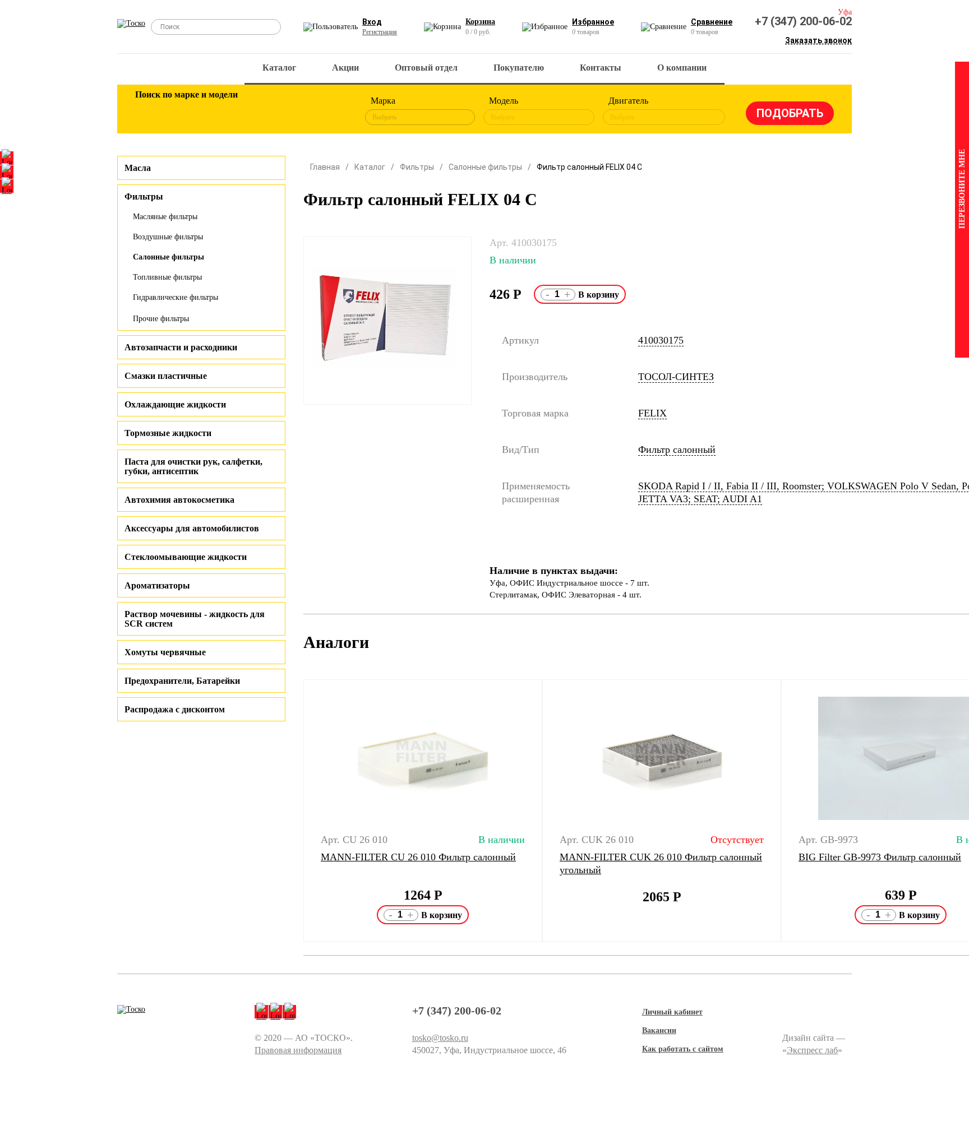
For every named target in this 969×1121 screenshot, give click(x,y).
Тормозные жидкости (167, 433)
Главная (325, 167)
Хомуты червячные (165, 652)
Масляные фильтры (165, 216)
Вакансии (659, 1030)
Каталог (279, 67)
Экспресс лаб (812, 1050)
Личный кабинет (672, 1012)
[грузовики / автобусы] (222, 111)
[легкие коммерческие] (186, 111)
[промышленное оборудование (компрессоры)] (331, 111)
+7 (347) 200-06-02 (803, 21)
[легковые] (149, 111)
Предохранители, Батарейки (182, 680)
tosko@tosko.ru (440, 1038)
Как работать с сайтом (682, 1049)
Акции (345, 67)
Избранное (593, 21)
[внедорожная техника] (295, 111)
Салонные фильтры (168, 257)
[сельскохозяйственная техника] (258, 111)
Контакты (600, 67)
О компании (682, 67)
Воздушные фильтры (168, 237)
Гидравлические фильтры (175, 297)
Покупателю (518, 67)
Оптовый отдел (426, 67)
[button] (296, 810)
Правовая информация (298, 1050)
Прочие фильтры (161, 318)
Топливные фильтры (167, 277)
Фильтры (417, 167)
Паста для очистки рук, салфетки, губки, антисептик (193, 466)
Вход (372, 21)
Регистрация (379, 32)
